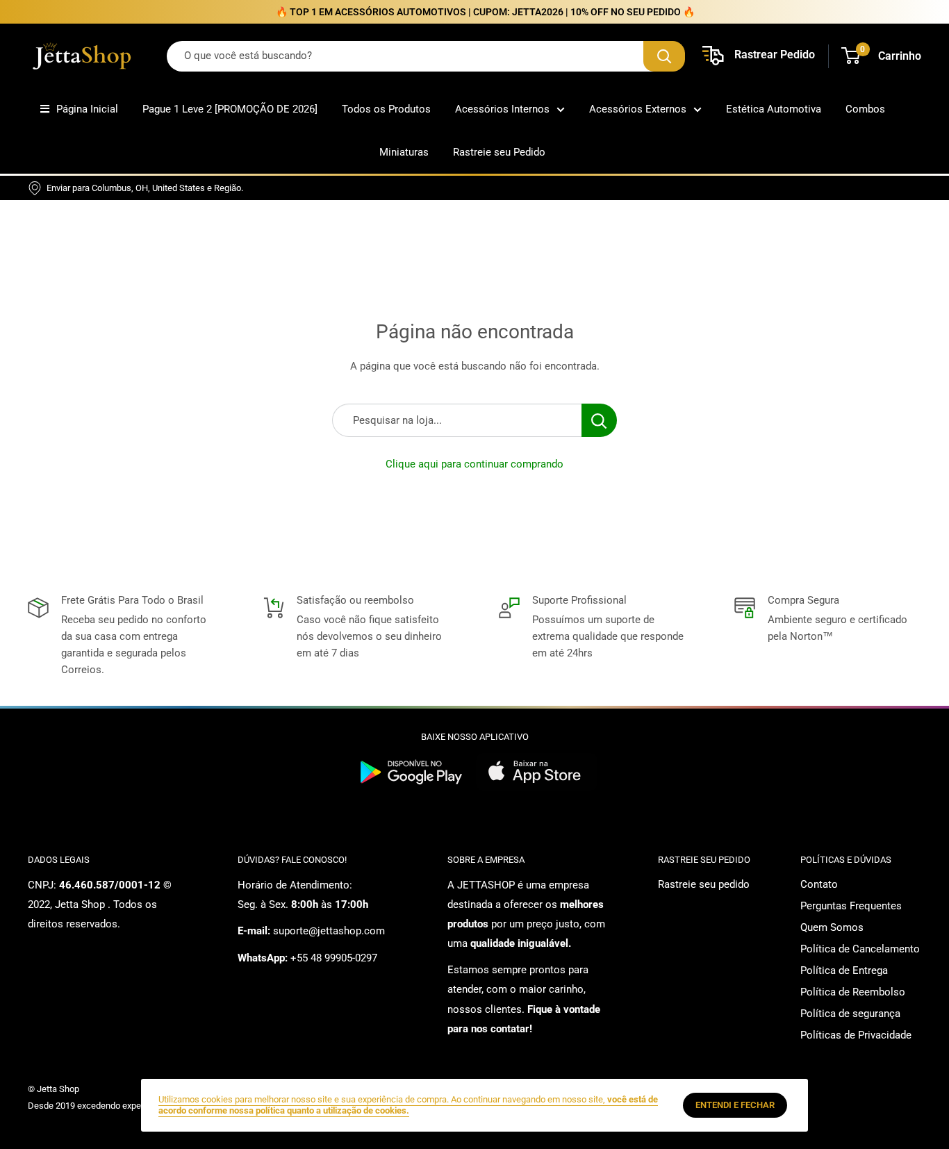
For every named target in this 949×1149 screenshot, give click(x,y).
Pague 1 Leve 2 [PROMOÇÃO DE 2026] (229, 109)
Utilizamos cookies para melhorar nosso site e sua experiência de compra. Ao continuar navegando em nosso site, (408, 1105)
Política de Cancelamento (860, 949)
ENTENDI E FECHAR (735, 1105)
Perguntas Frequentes (851, 906)
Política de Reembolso (852, 992)
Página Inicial (87, 109)
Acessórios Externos (637, 109)
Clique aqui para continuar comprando (474, 464)
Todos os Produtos (386, 109)
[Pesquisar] (664, 56)
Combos (865, 109)
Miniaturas (404, 152)
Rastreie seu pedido (704, 884)
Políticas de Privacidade (855, 1035)
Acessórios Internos (502, 109)
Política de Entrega (844, 970)
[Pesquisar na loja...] (599, 420)
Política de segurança (850, 1013)
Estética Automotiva (773, 109)
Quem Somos (832, 927)
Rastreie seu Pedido (499, 152)
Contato (819, 884)
